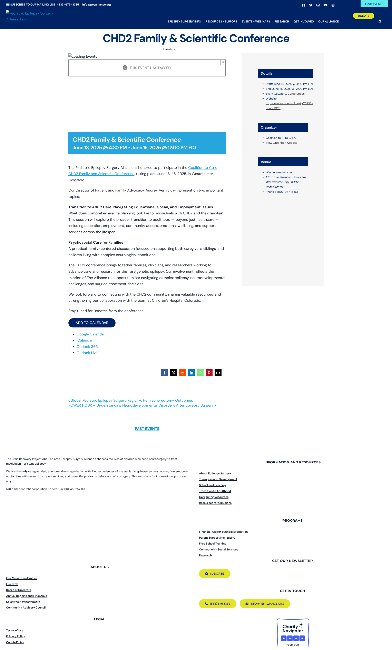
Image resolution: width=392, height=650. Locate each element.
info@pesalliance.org (96, 4)
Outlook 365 (87, 346)
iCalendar (85, 340)
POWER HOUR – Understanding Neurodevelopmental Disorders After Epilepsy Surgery (141, 405)
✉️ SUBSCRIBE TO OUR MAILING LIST (30, 4)
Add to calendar (92, 323)
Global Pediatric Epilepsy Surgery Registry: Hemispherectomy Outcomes (131, 400)
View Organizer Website (281, 143)
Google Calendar (91, 334)
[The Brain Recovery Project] (276, 621)
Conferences (296, 93)
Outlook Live (87, 352)
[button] (380, 18)
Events (168, 49)
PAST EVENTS (147, 428)
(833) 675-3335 (68, 4)
